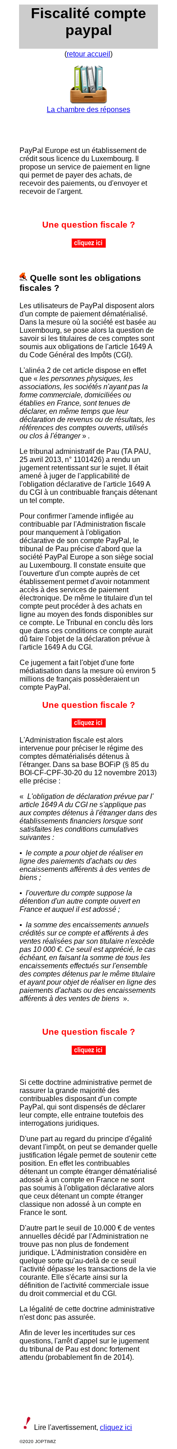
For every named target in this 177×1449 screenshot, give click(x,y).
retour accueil (88, 54)
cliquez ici (116, 1427)
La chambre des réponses (88, 109)
